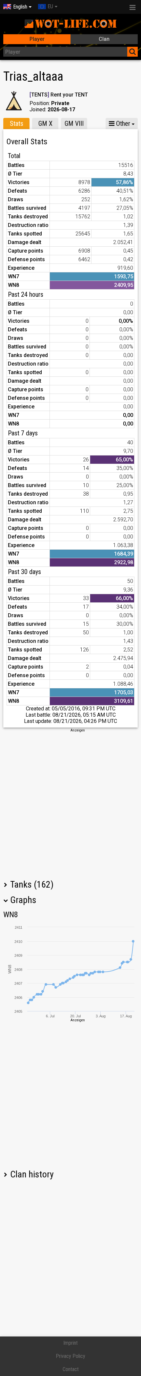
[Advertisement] (70, 803)
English (20, 7)
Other (122, 123)
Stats (16, 123)
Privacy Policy (70, 1356)
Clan (104, 39)
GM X (45, 123)
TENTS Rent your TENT (59, 95)
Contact (71, 1369)
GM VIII (74, 123)
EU (50, 6)
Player (37, 39)
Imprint (70, 1343)
